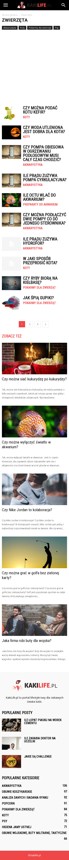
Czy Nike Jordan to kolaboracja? (27, 510)
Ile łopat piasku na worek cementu (43, 721)
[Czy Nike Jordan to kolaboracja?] (34, 489)
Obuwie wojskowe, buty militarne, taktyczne (34, 833)
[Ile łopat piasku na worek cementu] (11, 725)
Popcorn (8, 803)
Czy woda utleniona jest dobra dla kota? (44, 129)
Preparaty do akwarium (40, 204)
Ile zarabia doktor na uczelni (40, 739)
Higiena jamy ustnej (16, 827)
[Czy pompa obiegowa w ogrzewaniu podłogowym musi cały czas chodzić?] (11, 152)
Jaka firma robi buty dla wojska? (26, 640)
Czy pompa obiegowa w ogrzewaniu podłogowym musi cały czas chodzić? (43, 153)
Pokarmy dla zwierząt (40, 27)
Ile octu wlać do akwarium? (39, 197)
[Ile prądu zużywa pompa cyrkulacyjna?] (11, 180)
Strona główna (9, 15)
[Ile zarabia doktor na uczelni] (11, 743)
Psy (56, 27)
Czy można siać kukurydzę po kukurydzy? (34, 379)
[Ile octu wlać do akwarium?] (11, 200)
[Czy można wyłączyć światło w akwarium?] (34, 421)
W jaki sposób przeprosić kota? (40, 260)
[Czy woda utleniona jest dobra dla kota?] (11, 132)
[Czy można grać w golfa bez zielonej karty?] (34, 552)
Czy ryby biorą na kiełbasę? (40, 280)
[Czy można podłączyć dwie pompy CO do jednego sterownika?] (11, 220)
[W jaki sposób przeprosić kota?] (11, 264)
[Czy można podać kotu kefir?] (11, 113)
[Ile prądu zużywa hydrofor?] (11, 244)
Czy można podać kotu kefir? (40, 110)
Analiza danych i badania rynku (25, 797)
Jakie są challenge (38, 756)
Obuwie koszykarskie (17, 791)
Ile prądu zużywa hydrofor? (40, 241)
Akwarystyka (9, 27)
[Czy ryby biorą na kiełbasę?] (11, 283)
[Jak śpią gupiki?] (11, 303)
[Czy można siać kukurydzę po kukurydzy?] (34, 358)
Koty (22, 27)
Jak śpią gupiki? (38, 297)
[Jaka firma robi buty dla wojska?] (34, 620)
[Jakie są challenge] (11, 761)
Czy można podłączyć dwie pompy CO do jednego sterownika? (44, 218)
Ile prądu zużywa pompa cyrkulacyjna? (45, 177)
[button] (63, 5)
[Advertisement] (34, 66)
